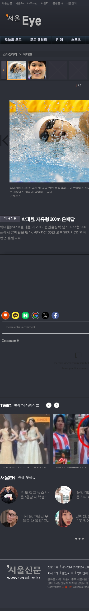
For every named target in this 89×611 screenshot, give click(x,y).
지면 (76, 567)
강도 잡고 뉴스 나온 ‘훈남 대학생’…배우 (34, 497)
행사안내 (82, 573)
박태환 (27, 54)
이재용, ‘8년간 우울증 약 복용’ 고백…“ (34, 520)
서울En (45, 3)
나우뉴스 (32, 3)
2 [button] (79, 539)
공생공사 (57, 3)
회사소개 (52, 573)
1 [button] (76, 539)
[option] (25, 438)
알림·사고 (67, 573)
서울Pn (19, 3)
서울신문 (7, 3)
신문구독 (52, 567)
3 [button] (83, 539)
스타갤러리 (10, 54)
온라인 (83, 567)
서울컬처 (71, 3)
